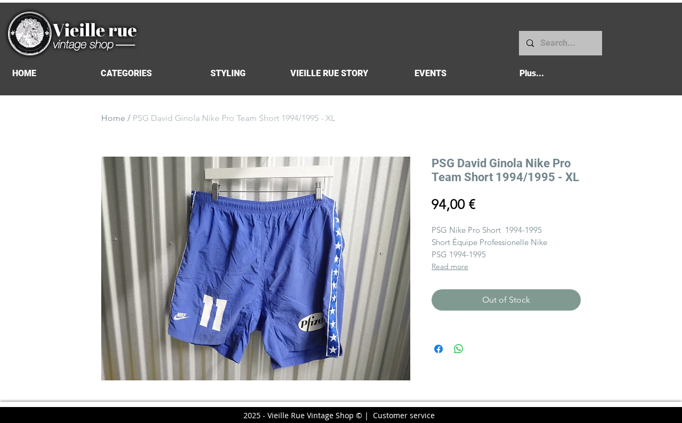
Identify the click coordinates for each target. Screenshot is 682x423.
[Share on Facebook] (438, 349)
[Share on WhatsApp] (458, 349)
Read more (450, 266)
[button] (126, 73)
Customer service (404, 415)
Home (113, 118)
